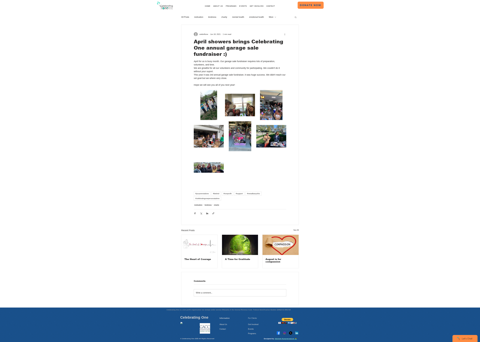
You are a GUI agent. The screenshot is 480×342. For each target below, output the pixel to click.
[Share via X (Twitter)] (201, 213)
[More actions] (284, 34)
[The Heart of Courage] (199, 245)
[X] (290, 333)
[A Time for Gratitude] (240, 245)
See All (296, 230)
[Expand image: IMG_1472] (209, 136)
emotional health (256, 17)
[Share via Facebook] (195, 213)
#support (239, 194)
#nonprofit (228, 194)
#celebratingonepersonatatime (207, 198)
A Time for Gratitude (237, 259)
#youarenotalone (202, 194)
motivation (198, 17)
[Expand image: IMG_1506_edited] (240, 136)
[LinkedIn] (296, 333)
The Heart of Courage (197, 259)
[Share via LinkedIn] (207, 213)
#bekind (216, 194)
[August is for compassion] (280, 245)
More (271, 17)
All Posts (185, 17)
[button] (295, 17)
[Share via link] (213, 213)
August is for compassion (273, 260)
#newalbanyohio (253, 194)
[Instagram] (284, 333)
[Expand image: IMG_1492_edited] (240, 105)
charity (224, 17)
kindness (212, 17)
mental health (238, 17)
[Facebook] (278, 333)
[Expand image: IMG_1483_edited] (271, 105)
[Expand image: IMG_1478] (209, 105)
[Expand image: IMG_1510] (271, 136)
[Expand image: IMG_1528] (209, 167)
